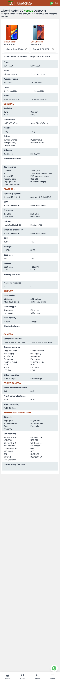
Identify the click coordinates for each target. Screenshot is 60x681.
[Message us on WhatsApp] (51, 3)
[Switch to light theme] (56, 3)
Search (37, 678)
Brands (22, 678)
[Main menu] (3, 3)
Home (7, 678)
